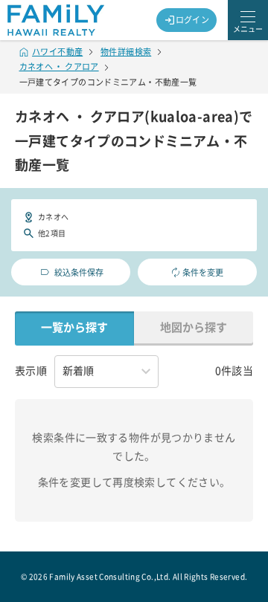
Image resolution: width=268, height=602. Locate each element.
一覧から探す (74, 327)
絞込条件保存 (78, 272)
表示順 (31, 371)
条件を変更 (202, 272)
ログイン (193, 20)
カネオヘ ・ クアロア (59, 66)
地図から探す (193, 327)
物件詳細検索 (125, 52)
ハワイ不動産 (57, 52)
